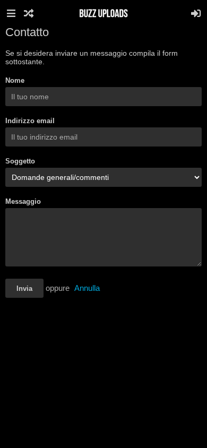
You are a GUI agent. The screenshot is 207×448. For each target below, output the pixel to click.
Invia (24, 288)
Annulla (87, 288)
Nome (14, 80)
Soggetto (20, 161)
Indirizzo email (30, 121)
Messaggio (23, 201)
